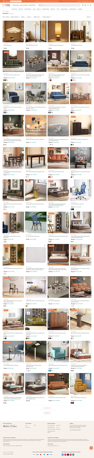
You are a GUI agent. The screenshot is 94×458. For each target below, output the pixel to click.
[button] (20, 1)
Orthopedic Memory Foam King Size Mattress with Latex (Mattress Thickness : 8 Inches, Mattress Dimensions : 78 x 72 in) (35, 269)
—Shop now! (61, 1)
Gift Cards (79, 1)
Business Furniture (24, 5)
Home (4, 11)
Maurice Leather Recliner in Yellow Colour (78, 397)
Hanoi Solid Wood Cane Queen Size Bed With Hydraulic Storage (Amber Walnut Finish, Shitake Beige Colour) (13, 140)
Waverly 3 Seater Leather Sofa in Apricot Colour (57, 397)
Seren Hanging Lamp (8, 45)
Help (90, 1)
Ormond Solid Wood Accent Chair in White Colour (35, 139)
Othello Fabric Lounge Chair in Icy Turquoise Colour (58, 365)
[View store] (83, 5)
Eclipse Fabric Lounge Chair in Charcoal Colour (12, 429)
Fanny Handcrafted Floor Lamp (32, 45)
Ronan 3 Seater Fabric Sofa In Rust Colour (56, 171)
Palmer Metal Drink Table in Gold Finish (11, 365)
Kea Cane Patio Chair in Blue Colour (32, 236)
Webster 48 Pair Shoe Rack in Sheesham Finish (57, 333)
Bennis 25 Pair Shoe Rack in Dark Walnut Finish (79, 139)
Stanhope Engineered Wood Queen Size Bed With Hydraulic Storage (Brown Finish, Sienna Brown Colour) (58, 431)
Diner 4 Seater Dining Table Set (54, 300)
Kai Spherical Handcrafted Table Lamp (56, 45)
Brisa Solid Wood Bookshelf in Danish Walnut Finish (13, 268)
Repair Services (32, 5)
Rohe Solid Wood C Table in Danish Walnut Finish (80, 333)
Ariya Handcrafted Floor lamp (76, 45)
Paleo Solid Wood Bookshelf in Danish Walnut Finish (58, 236)
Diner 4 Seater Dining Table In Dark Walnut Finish (35, 171)
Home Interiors (16, 5)
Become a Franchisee (85, 1)
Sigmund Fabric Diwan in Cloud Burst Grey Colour (35, 300)
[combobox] (15, 1)
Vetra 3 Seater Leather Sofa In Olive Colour (11, 74)
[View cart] (90, 5)
